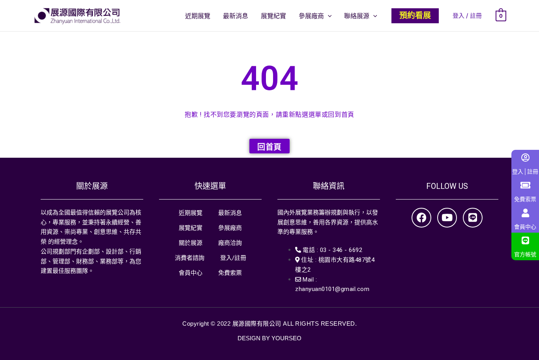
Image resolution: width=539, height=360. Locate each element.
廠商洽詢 (230, 242)
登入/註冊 (233, 257)
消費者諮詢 (189, 257)
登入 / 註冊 (467, 15)
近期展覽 (190, 212)
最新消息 (230, 212)
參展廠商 (230, 227)
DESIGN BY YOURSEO (269, 338)
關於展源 (190, 242)
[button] (328, 16)
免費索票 (230, 272)
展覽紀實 (190, 227)
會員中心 (190, 272)
